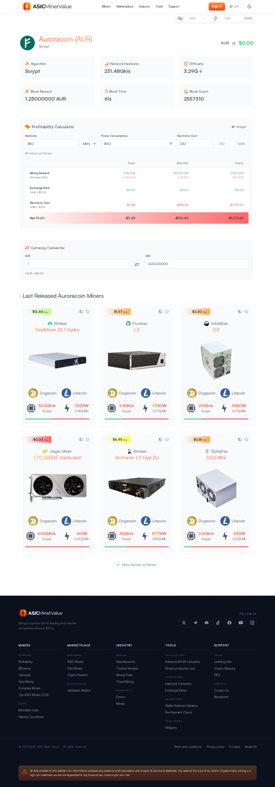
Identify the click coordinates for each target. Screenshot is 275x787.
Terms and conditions (188, 746)
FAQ (217, 675)
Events (120, 697)
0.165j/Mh (159, 539)
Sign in (217, 6)
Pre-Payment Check (178, 712)
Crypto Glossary (224, 668)
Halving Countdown (31, 717)
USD (148, 256)
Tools (159, 6)
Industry (144, 6)
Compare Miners (30, 688)
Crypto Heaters (77, 675)
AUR (28, 256)
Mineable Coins (29, 710)
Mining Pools (124, 675)
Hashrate (31, 135)
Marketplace (124, 6)
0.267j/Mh (81, 539)
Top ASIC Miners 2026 (34, 695)
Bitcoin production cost (180, 668)
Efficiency (25, 668)
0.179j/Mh (160, 411)
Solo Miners (74, 668)
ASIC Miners (75, 662)
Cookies (234, 746)
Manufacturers (125, 662)
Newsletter (221, 697)
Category (25, 675)
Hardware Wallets (79, 690)
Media (120, 704)
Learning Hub (223, 662)
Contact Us (221, 690)
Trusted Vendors (127, 668)
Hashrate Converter (178, 684)
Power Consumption (114, 135)
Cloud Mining (124, 682)
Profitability (26, 662)
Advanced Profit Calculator (182, 662)
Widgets (171, 728)
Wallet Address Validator (181, 706)
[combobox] (236, 6)
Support (174, 6)
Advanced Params (41, 153)
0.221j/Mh (239, 539)
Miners (106, 6)
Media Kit (251, 746)
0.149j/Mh (82, 411)
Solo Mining (26, 682)
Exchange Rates (176, 690)
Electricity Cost (187, 135)
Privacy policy (215, 746)
